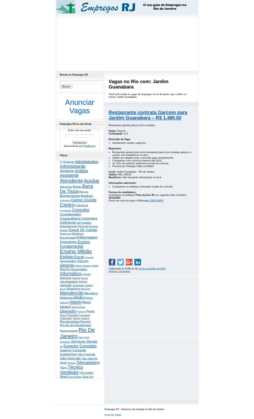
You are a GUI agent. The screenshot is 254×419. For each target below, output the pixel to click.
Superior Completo (80, 346)
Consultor (80, 210)
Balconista (66, 186)
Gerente (67, 265)
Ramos (76, 318)
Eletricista (65, 233)
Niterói (75, 302)
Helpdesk (86, 266)
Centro (67, 204)
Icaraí (95, 265)
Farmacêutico (68, 261)
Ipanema (65, 278)
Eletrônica (77, 233)
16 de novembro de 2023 (152, 268)
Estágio (66, 256)
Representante (69, 330)
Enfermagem (87, 237)
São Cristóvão (86, 354)
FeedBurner (89, 146)
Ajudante (67, 171)
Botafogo (87, 196)
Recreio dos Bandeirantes (75, 325)
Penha (90, 311)
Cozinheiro (89, 218)
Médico (80, 298)
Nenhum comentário (119, 271)
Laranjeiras (78, 285)
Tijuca (63, 367)
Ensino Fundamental (75, 244)
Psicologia (84, 315)
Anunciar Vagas (79, 106)
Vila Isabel (86, 372)
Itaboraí (76, 278)
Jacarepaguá (69, 281)
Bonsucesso (70, 196)
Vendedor (69, 372)
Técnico (75, 367)
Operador (68, 311)
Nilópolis (64, 302)
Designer (93, 226)
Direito (63, 230)
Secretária (65, 342)
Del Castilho (84, 222)
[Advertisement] (127, 41)
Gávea (78, 265)
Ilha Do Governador (73, 269)
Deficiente (68, 222)
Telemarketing (87, 362)
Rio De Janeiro (77, 333)
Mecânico (91, 293)
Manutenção (72, 292)
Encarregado (67, 237)
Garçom (83, 261)
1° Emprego (67, 161)
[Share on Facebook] (112, 262)
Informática (70, 273)
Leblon (89, 285)
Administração (73, 166)
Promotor (72, 315)
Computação (65, 210)
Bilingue (83, 191)
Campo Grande (84, 200)
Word (63, 376)
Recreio (85, 321)
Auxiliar (91, 181)
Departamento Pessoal (74, 226)
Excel (79, 257)
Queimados (66, 318)
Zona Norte (74, 376)
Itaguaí (84, 278)
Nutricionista (78, 307)
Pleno (63, 315)
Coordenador (70, 214)
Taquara (71, 363)
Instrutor (86, 274)
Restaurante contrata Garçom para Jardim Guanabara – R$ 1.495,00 (148, 115)
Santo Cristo (83, 337)
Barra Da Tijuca (76, 189)
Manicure (85, 289)
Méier (89, 297)
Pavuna (81, 311)
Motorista (66, 298)
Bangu (77, 186)
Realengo (85, 318)
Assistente (69, 175)
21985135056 (156, 200)
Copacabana (70, 218)
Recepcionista (70, 321)
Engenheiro (68, 242)
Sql (61, 346)
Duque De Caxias (82, 230)
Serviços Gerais (84, 341)
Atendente (71, 181)
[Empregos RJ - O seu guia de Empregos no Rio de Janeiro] (124, 7)
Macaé (63, 289)
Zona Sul (87, 376)
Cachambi (65, 200)
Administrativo (86, 162)
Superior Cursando (73, 350)
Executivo (89, 257)
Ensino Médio (76, 251)
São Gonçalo (70, 358)
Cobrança (81, 205)
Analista (81, 171)
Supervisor (68, 354)
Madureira (73, 288)
